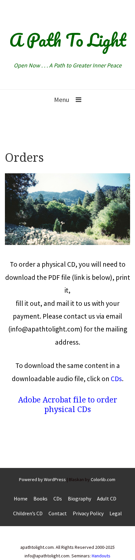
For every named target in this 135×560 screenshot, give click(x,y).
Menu (61, 99)
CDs (116, 378)
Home (21, 498)
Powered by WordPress (42, 479)
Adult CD (106, 498)
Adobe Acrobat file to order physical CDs (67, 405)
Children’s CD (28, 513)
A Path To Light (67, 39)
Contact (57, 513)
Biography (79, 498)
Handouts (101, 556)
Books (40, 498)
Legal (115, 513)
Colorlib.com (103, 479)
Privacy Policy (88, 513)
